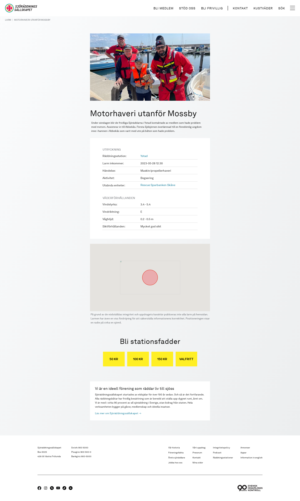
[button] (150, 270)
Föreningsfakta (176, 452)
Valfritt (186, 359)
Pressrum (197, 452)
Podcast (217, 452)
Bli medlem (163, 8)
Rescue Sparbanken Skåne (157, 185)
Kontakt (240, 8)
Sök (281, 8)
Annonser (245, 447)
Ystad (144, 156)
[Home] (21, 8)
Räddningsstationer (223, 457)
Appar (243, 452)
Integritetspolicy (221, 447)
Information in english (251, 457)
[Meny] (292, 8)
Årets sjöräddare (176, 457)
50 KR (114, 359)
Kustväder (263, 8)
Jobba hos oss (175, 462)
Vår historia (174, 447)
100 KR (138, 359)
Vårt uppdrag (198, 447)
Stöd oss (187, 8)
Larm (8, 20)
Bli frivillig (212, 8)
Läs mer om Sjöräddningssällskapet (116, 413)
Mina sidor (197, 462)
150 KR (162, 359)
